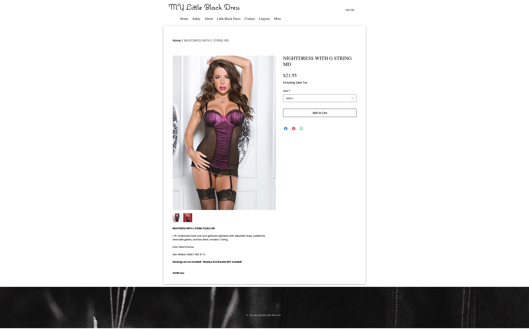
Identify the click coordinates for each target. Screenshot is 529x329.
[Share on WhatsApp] (301, 128)
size (286, 90)
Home (177, 40)
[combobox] (319, 98)
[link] (350, 9)
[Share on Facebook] (285, 128)
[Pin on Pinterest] (293, 128)
